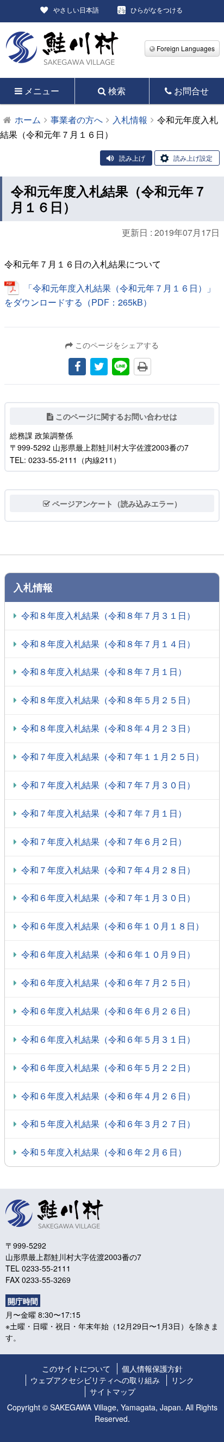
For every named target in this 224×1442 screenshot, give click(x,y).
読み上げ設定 (193, 157)
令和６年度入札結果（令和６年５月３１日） (108, 1039)
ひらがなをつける (156, 9)
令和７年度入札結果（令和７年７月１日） (103, 813)
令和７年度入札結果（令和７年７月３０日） (108, 784)
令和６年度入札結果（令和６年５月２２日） (108, 1067)
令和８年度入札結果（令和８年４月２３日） (108, 728)
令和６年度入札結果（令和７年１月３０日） (108, 897)
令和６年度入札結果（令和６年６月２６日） (108, 1011)
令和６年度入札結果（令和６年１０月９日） (108, 954)
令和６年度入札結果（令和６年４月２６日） (108, 1096)
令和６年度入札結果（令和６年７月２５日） (108, 982)
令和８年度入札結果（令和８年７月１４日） (108, 643)
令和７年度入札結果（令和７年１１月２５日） (112, 756)
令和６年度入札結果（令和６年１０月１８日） (112, 926)
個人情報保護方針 (152, 1368)
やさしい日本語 (76, 9)
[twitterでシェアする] (99, 366)
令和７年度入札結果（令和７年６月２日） (103, 841)
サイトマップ (112, 1391)
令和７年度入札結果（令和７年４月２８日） (108, 869)
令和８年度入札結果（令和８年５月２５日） (108, 699)
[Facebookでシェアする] (77, 366)
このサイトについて (76, 1368)
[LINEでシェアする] (120, 366)
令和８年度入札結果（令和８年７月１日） (103, 671)
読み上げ (132, 157)
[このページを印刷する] (142, 366)
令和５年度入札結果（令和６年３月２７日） (108, 1123)
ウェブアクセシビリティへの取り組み (95, 1379)
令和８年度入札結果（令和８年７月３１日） (108, 615)
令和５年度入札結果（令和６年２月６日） (103, 1152)
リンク (182, 1379)
